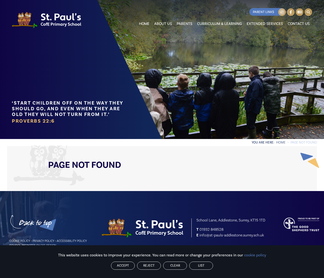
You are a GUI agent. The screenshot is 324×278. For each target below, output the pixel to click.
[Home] (46, 20)
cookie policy (255, 255)
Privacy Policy (43, 241)
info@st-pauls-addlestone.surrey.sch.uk (231, 235)
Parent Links (263, 12)
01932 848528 (211, 229)
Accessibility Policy (72, 241)
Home (281, 142)
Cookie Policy (19, 241)
